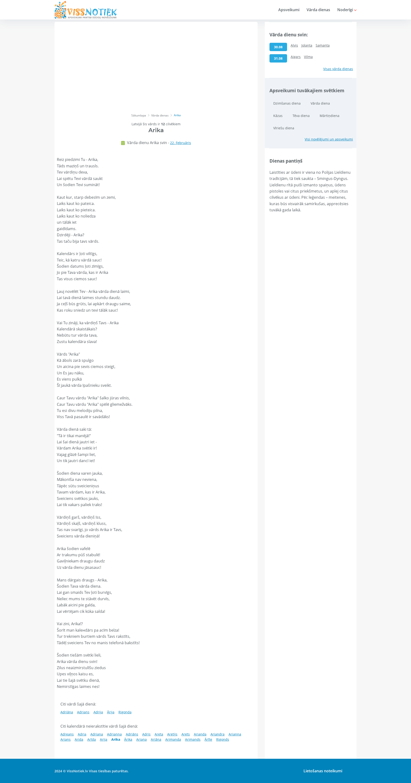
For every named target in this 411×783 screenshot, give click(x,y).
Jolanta (306, 45)
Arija (103, 739)
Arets (185, 734)
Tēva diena (301, 115)
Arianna (235, 734)
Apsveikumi (288, 9)
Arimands (193, 739)
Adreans (67, 734)
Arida (79, 739)
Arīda (91, 739)
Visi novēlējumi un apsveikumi (329, 139)
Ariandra (217, 734)
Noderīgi (345, 9)
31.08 (278, 58)
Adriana (96, 734)
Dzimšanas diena (287, 103)
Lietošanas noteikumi (322, 770)
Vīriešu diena (283, 128)
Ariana (141, 739)
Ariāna (156, 739)
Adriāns (132, 734)
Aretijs (172, 734)
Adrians (83, 712)
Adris (146, 734)
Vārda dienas (318, 9)
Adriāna (66, 712)
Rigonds (222, 739)
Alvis (294, 45)
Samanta (323, 45)
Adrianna (114, 734)
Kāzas (278, 115)
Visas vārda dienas (338, 69)
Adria (82, 734)
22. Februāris (180, 142)
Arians (65, 739)
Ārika (128, 739)
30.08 (278, 47)
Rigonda (125, 712)
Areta (159, 734)
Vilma (308, 56)
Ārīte (208, 739)
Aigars (296, 56)
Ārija (110, 712)
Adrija (98, 712)
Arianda (200, 734)
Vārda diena (320, 103)
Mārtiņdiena (329, 115)
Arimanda (173, 739)
